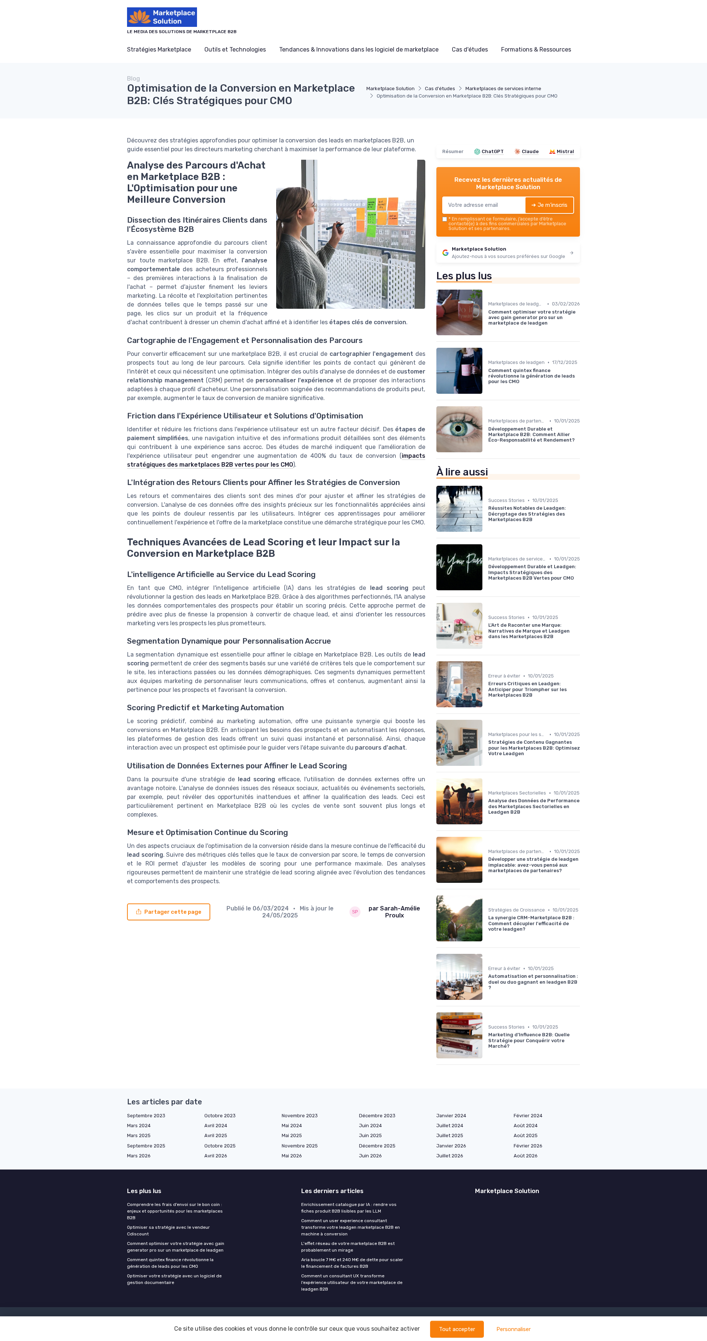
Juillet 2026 (449, 1155)
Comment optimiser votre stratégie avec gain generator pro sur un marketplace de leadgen (175, 1247)
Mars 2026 (139, 1155)
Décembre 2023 (377, 1115)
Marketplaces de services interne (503, 88)
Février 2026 (528, 1146)
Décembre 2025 (377, 1146)
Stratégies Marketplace (159, 49)
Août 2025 (526, 1135)
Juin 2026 (370, 1155)
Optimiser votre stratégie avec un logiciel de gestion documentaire (174, 1279)
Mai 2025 (292, 1135)
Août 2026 (526, 1155)
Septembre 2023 (146, 1115)
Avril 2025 (215, 1135)
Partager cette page (172, 912)
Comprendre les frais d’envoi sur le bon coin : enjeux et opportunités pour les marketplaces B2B (175, 1211)
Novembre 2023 (300, 1115)
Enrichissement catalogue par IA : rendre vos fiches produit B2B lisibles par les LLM (349, 1208)
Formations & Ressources (536, 49)
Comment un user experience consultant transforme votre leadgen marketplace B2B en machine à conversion (350, 1227)
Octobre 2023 (220, 1115)
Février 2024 (528, 1115)
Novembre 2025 (300, 1146)
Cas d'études (470, 49)
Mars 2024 (139, 1125)
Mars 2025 (139, 1135)
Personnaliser (513, 1329)
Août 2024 (526, 1125)
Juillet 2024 (449, 1125)
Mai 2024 (292, 1125)
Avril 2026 (215, 1155)
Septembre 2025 (146, 1146)
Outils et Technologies (235, 49)
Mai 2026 (292, 1155)
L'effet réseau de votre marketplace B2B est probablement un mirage (348, 1247)
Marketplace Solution (390, 88)
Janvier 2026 (451, 1146)
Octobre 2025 (220, 1146)
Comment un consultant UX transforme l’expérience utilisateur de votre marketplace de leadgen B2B (351, 1282)
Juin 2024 (370, 1125)
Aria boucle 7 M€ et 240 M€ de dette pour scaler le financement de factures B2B (352, 1263)
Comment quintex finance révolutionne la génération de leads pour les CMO (170, 1263)
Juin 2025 (370, 1135)
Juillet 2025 (449, 1135)
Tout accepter (457, 1329)
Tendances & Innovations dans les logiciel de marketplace (359, 49)
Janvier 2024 (451, 1115)
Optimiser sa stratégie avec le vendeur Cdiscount (168, 1230)
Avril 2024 (215, 1125)
